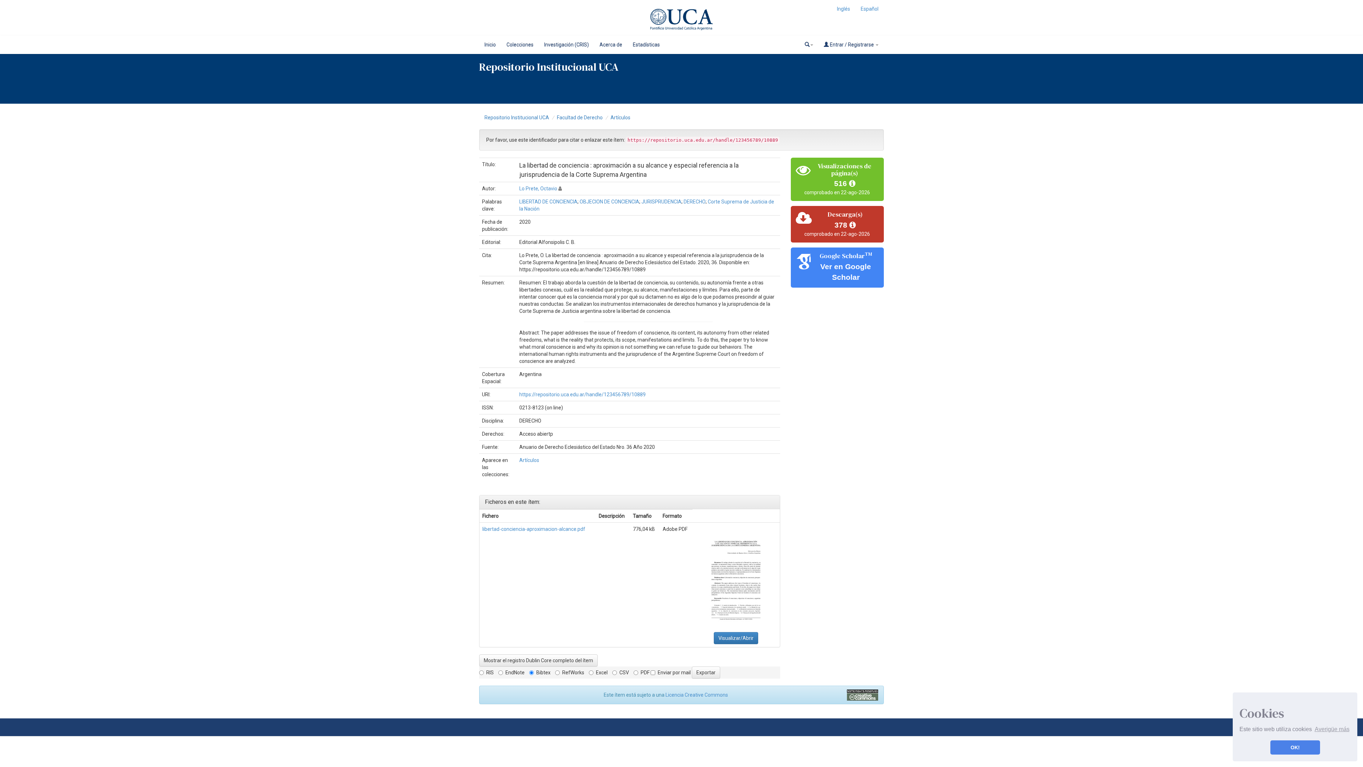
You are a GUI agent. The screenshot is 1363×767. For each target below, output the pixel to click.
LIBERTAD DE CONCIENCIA (548, 202)
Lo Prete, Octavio (538, 188)
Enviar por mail (674, 672)
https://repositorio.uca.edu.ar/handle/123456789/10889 (582, 394)
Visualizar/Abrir (736, 638)
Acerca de (611, 45)
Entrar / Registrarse (852, 45)
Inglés (843, 9)
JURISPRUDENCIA (661, 202)
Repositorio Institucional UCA (517, 117)
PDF (645, 672)
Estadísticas (646, 45)
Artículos (620, 117)
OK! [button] (1295, 747)
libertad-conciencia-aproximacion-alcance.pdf (533, 529)
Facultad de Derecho (580, 117)
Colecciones (520, 45)
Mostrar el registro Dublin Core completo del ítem (538, 660)
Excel (602, 672)
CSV (624, 672)
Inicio (490, 45)
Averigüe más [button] (1332, 729)
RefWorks (573, 672)
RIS (490, 672)
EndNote (515, 672)
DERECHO (695, 202)
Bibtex (543, 672)
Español (869, 9)
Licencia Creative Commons (697, 695)
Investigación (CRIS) (566, 45)
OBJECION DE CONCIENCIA (609, 202)
